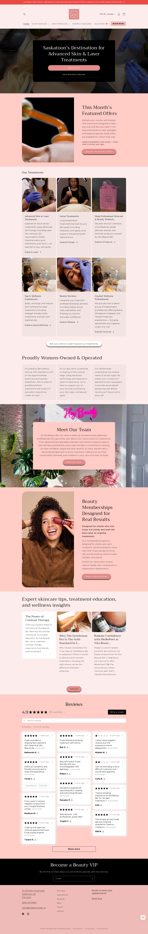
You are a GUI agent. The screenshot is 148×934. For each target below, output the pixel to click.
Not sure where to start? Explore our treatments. (74, 344)
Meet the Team (74, 462)
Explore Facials (67, 242)
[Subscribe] (92, 878)
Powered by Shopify (64, 928)
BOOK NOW (74, 68)
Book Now (97, 898)
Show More (40, 748)
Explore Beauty (67, 322)
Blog (59, 903)
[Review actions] (52, 735)
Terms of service (102, 928)
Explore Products (103, 242)
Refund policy (78, 928)
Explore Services (103, 332)
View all (74, 689)
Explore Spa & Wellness (36, 325)
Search (60, 907)
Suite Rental (62, 895)
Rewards (61, 899)
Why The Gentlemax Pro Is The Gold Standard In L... (73, 639)
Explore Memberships (96, 576)
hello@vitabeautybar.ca (34, 908)
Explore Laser (31, 252)
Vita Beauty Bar (51, 928)
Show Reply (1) (31, 785)
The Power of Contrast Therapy (37, 618)
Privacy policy (89, 928)
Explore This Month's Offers (99, 152)
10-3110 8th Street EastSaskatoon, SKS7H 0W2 (33, 894)
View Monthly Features (74, 74)
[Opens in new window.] (38, 752)
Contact (60, 911)
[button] (24, 14)
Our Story (61, 891)
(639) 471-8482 (29, 902)
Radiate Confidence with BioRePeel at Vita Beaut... (107, 639)
